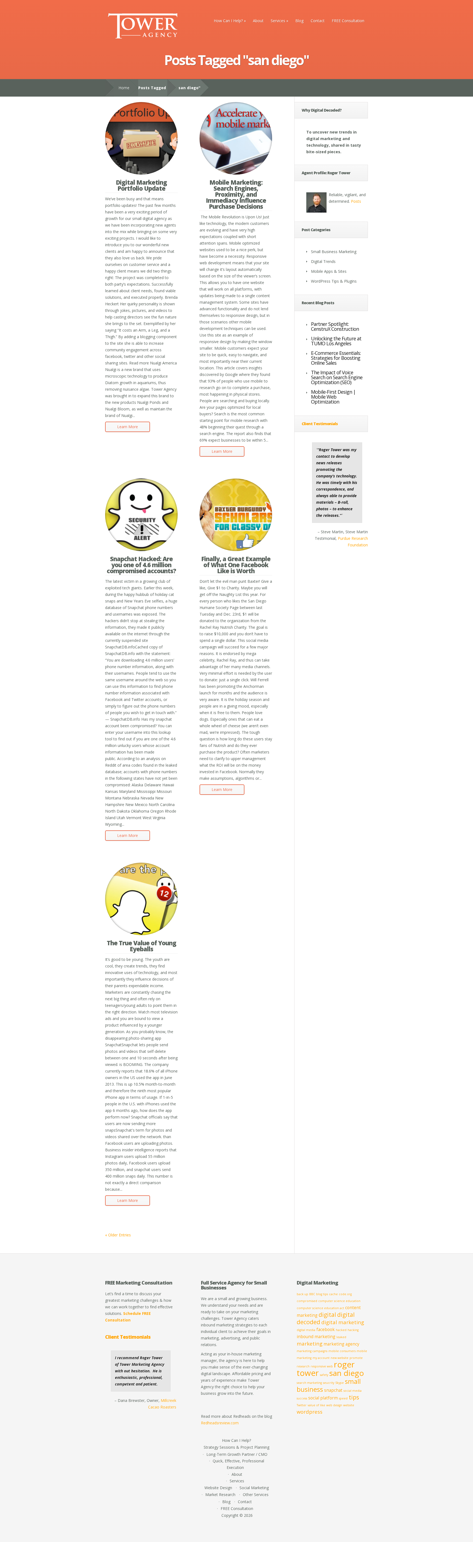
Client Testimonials (320, 423)
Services (279, 20)
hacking (353, 1330)
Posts (356, 201)
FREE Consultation (348, 20)
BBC (312, 1294)
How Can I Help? (230, 20)
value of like (316, 1405)
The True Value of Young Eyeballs (141, 946)
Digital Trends (323, 261)
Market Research (220, 1494)
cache (333, 1294)
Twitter (302, 1405)
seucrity (328, 1383)
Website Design (218, 1487)
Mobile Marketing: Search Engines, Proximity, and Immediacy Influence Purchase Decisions (236, 194)
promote (356, 1358)
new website (339, 1358)
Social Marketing (254, 1487)
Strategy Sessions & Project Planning (236, 1447)
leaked (341, 1337)
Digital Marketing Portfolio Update (141, 185)
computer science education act (320, 1308)
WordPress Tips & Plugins (334, 281)
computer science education (339, 1301)
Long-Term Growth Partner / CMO (236, 1454)
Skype (339, 1383)
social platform (323, 1398)
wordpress (309, 1411)
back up (302, 1294)
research (303, 1366)
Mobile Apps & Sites (329, 271)
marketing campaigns (312, 1351)
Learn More (127, 426)
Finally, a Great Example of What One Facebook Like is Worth (235, 565)
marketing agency (341, 1344)
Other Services (256, 1494)
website (348, 1405)
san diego (346, 1373)
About (258, 20)
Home (124, 87)
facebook (325, 1329)
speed (343, 1398)
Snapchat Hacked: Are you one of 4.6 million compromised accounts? (141, 565)
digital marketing (342, 1322)
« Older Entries (118, 1234)
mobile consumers (342, 1351)
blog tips (322, 1294)
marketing (309, 1343)
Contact (318, 20)
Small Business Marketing (333, 251)
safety (324, 1375)
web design (334, 1405)
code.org (345, 1294)
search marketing (309, 1383)
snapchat (333, 1390)
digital (327, 1314)
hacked (341, 1330)
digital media (306, 1330)
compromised (307, 1301)
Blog (299, 20)
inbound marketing (316, 1337)
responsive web (322, 1366)
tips (354, 1397)
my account (321, 1358)
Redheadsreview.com (220, 1422)
